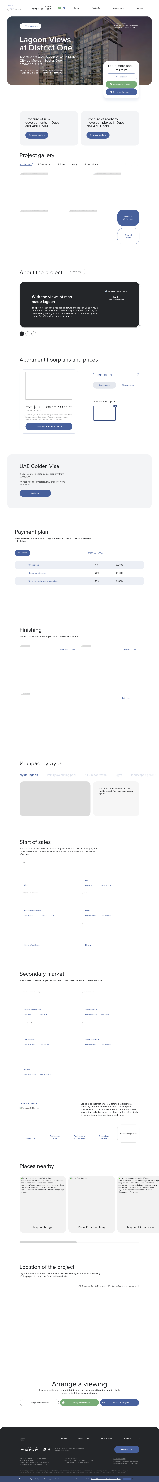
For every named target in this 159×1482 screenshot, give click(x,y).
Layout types (104, 385)
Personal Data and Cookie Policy (125, 1463)
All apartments (128, 385)
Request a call (126, 1449)
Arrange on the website (39, 1402)
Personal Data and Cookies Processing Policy (106, 1479)
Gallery (76, 8)
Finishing (139, 8)
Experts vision (118, 8)
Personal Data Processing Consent (126, 1461)
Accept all (127, 1479)
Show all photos (128, 236)
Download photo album (128, 217)
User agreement (119, 1459)
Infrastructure (96, 8)
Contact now (121, 77)
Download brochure (37, 135)
